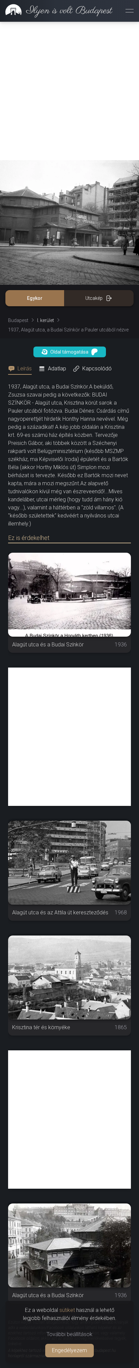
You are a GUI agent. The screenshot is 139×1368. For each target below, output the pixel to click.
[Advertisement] (69, 91)
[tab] (22, 369)
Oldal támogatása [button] (69, 352)
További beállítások (69, 1334)
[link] (56, 11)
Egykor (35, 298)
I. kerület (45, 320)
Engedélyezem (69, 1350)
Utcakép (94, 298)
